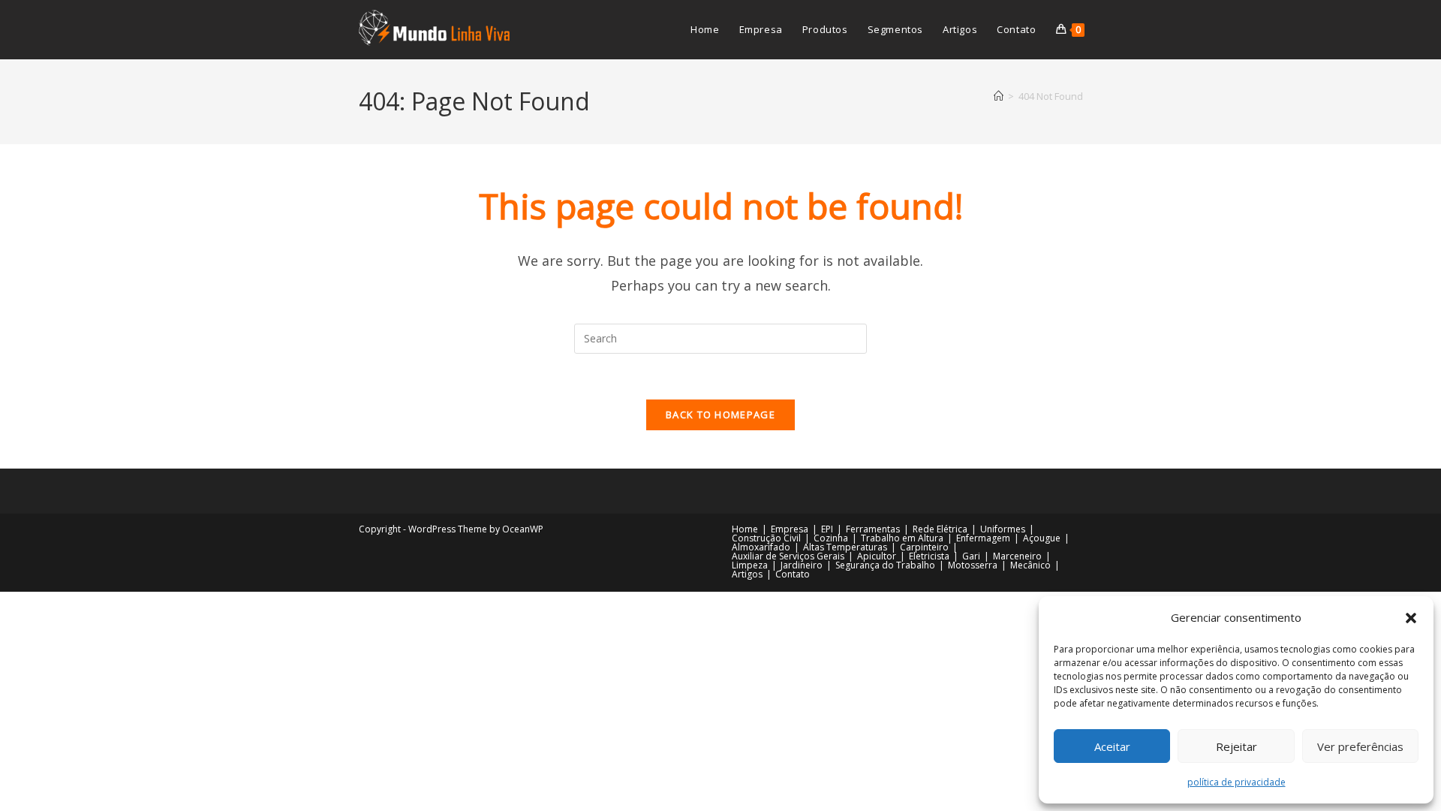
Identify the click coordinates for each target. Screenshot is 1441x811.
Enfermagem (983, 538)
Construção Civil (766, 538)
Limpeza (750, 565)
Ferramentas (873, 529)
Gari (971, 556)
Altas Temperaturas (845, 547)
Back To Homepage (720, 414)
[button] (1410, 618)
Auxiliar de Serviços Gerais (788, 556)
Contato (792, 574)
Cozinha (831, 538)
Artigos (747, 574)
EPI (827, 529)
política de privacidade (1236, 782)
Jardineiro (802, 565)
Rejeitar (1236, 746)
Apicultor (876, 556)
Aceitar (1112, 746)
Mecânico (1030, 565)
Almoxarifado (761, 547)
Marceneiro (1017, 556)
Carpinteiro (924, 547)
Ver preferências (1360, 746)
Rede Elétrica (940, 529)
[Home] (998, 96)
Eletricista (929, 556)
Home (745, 529)
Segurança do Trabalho (885, 565)
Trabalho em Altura (902, 538)
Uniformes (1002, 529)
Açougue (1041, 538)
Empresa (789, 529)
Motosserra (972, 565)
